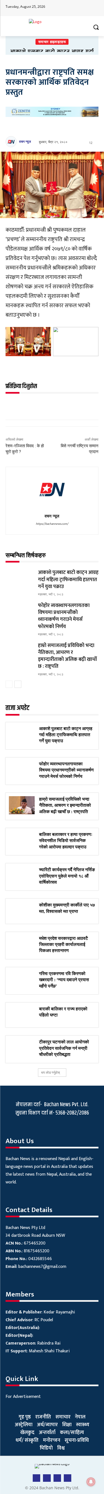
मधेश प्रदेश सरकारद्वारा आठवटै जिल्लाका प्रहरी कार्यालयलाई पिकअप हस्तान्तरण (63, 944)
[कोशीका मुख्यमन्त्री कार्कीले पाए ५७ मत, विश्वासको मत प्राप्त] (22, 911)
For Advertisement (23, 1396)
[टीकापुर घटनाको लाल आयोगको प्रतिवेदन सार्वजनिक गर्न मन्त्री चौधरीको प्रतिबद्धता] (22, 1048)
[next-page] (17, 684)
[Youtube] (72, 8)
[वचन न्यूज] (12, 141)
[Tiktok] (83, 8)
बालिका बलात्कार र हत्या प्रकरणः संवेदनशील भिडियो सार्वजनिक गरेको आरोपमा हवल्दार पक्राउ (65, 840)
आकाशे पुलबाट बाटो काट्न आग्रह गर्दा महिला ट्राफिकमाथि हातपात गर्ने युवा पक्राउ (68, 579)
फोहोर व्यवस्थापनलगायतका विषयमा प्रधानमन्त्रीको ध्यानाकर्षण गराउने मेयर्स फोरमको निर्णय (64, 616)
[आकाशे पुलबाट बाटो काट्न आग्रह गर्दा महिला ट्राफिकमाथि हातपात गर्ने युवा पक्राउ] (20, 579)
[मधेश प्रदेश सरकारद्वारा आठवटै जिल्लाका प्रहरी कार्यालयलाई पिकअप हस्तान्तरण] (22, 944)
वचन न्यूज (25, 141)
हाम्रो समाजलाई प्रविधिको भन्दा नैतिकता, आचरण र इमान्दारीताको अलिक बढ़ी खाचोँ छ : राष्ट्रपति (67, 656)
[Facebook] (62, 8)
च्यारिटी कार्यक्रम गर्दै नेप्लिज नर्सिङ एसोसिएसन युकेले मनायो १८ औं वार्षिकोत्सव (67, 876)
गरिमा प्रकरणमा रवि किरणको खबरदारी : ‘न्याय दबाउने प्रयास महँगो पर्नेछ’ (64, 979)
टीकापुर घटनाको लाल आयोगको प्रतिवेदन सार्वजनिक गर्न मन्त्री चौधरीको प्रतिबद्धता (64, 1048)
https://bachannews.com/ (52, 523)
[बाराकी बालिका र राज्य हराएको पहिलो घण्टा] (22, 1015)
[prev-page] (9, 684)
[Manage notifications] (91, 1481)
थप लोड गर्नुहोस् (50, 1072)
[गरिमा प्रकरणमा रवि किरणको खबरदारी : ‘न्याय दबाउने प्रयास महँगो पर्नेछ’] (22, 980)
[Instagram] (93, 8)
